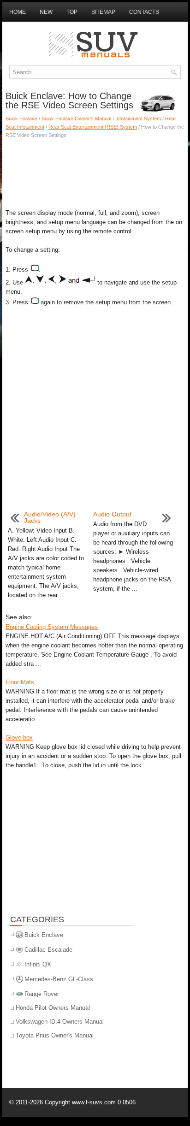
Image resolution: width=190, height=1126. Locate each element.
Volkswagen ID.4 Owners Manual (60, 1021)
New (46, 12)
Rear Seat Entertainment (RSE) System (92, 127)
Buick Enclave (21, 118)
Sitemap (103, 12)
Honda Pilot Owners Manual (53, 1007)
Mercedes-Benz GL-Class (58, 979)
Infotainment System (138, 118)
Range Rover (41, 993)
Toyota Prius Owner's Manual (55, 1035)
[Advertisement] (95, 171)
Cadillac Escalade (48, 949)
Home (17, 12)
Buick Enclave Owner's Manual (76, 118)
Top (71, 12)
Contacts (144, 12)
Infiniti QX (37, 964)
